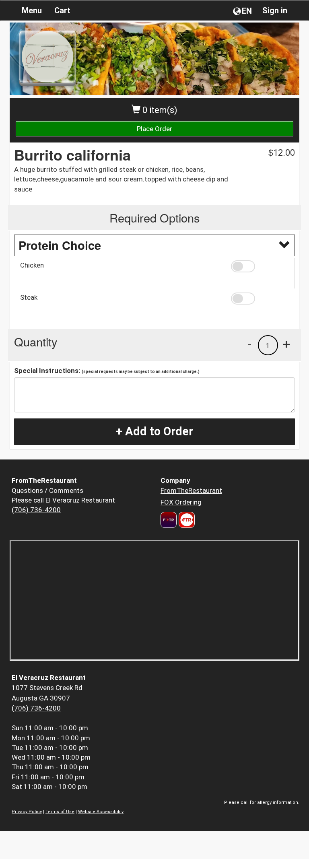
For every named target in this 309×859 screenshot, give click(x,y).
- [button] (249, 344)
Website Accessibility (101, 811)
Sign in (274, 10)
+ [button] (286, 344)
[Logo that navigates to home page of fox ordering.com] (186, 520)
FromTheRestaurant (191, 490)
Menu (32, 10)
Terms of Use (59, 811)
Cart (62, 10)
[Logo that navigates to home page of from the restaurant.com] (169, 520)
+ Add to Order (154, 431)
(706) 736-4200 (36, 510)
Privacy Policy (27, 811)
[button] (260, 266)
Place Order (154, 129)
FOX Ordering (181, 502)
